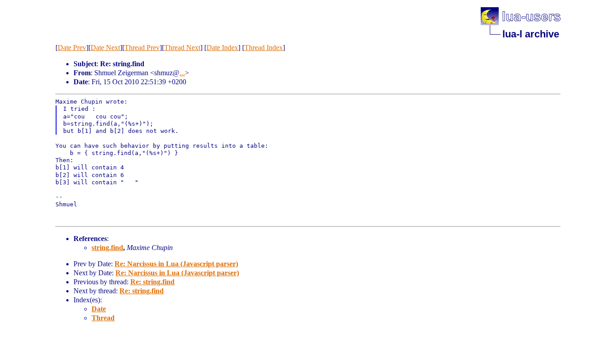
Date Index (222, 47)
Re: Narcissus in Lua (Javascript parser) (176, 264)
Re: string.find (152, 282)
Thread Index (263, 47)
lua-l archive (530, 34)
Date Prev (72, 47)
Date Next (105, 47)
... (182, 73)
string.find (107, 247)
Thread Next (182, 47)
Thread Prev (142, 47)
